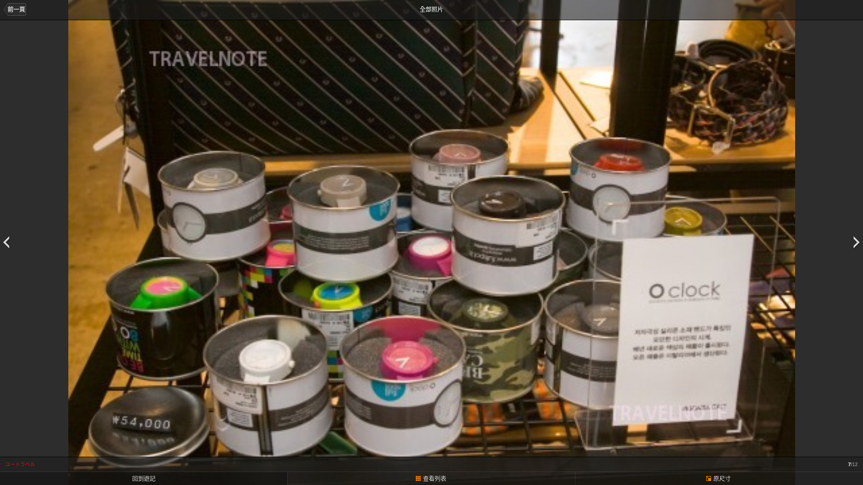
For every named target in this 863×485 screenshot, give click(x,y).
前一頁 (16, 9)
